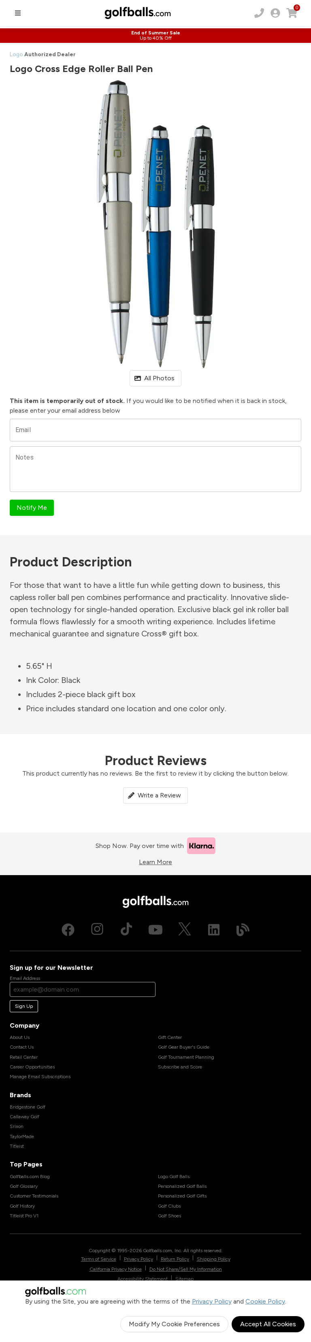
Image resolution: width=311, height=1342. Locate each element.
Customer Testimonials (34, 1196)
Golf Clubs (169, 1206)
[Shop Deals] (155, 35)
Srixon (16, 1126)
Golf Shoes (169, 1216)
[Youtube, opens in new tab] (155, 930)
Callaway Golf (24, 1116)
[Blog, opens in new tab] (243, 930)
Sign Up (24, 1006)
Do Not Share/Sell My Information (185, 1269)
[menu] (18, 13)
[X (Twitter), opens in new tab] (184, 930)
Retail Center (24, 1057)
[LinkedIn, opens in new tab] (214, 930)
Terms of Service (98, 1259)
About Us (20, 1037)
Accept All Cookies (268, 1324)
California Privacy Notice (115, 1269)
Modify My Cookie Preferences (174, 1324)
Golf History (22, 1206)
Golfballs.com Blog (30, 1176)
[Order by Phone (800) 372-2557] (259, 13)
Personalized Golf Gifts (182, 1196)
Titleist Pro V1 (24, 1216)
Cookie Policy (265, 1301)
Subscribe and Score (180, 1067)
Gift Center (170, 1037)
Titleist (17, 1146)
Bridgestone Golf (27, 1107)
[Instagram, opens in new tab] (97, 930)
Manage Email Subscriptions (40, 1076)
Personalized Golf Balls (182, 1186)
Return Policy (175, 1259)
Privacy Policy (212, 1301)
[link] (275, 12)
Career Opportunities (32, 1067)
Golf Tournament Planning (186, 1057)
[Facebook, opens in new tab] (68, 930)
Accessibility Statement (142, 1279)
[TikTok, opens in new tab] (126, 930)
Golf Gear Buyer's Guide (183, 1047)
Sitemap (184, 1279)
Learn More (155, 862)
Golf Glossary (24, 1186)
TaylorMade (22, 1136)
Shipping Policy (213, 1259)
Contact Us (22, 1047)
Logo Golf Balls (174, 1176)
